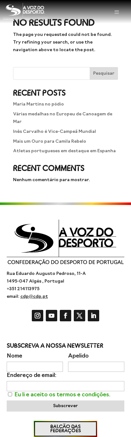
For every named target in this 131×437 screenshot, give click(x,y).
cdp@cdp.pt (34, 296)
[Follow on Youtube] (51, 315)
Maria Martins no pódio (38, 104)
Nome (14, 356)
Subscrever (65, 406)
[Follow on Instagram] (37, 315)
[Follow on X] (79, 315)
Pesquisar (103, 73)
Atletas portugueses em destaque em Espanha (64, 151)
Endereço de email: (31, 375)
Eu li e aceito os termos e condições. (62, 395)
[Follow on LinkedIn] (93, 315)
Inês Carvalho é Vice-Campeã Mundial (54, 131)
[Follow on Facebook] (65, 315)
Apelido (78, 356)
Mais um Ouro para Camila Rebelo (49, 141)
